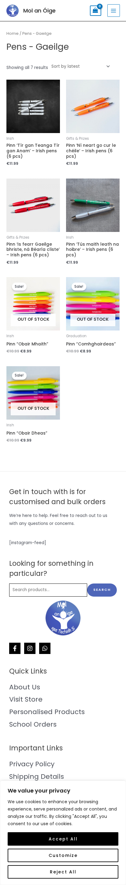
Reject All (63, 872)
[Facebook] (14, 648)
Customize (63, 855)
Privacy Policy (31, 764)
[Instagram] (29, 648)
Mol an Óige (39, 10)
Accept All (63, 839)
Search (102, 589)
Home (12, 33)
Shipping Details (36, 776)
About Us (24, 687)
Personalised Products (47, 712)
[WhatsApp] (44, 648)
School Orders (33, 724)
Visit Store (26, 699)
